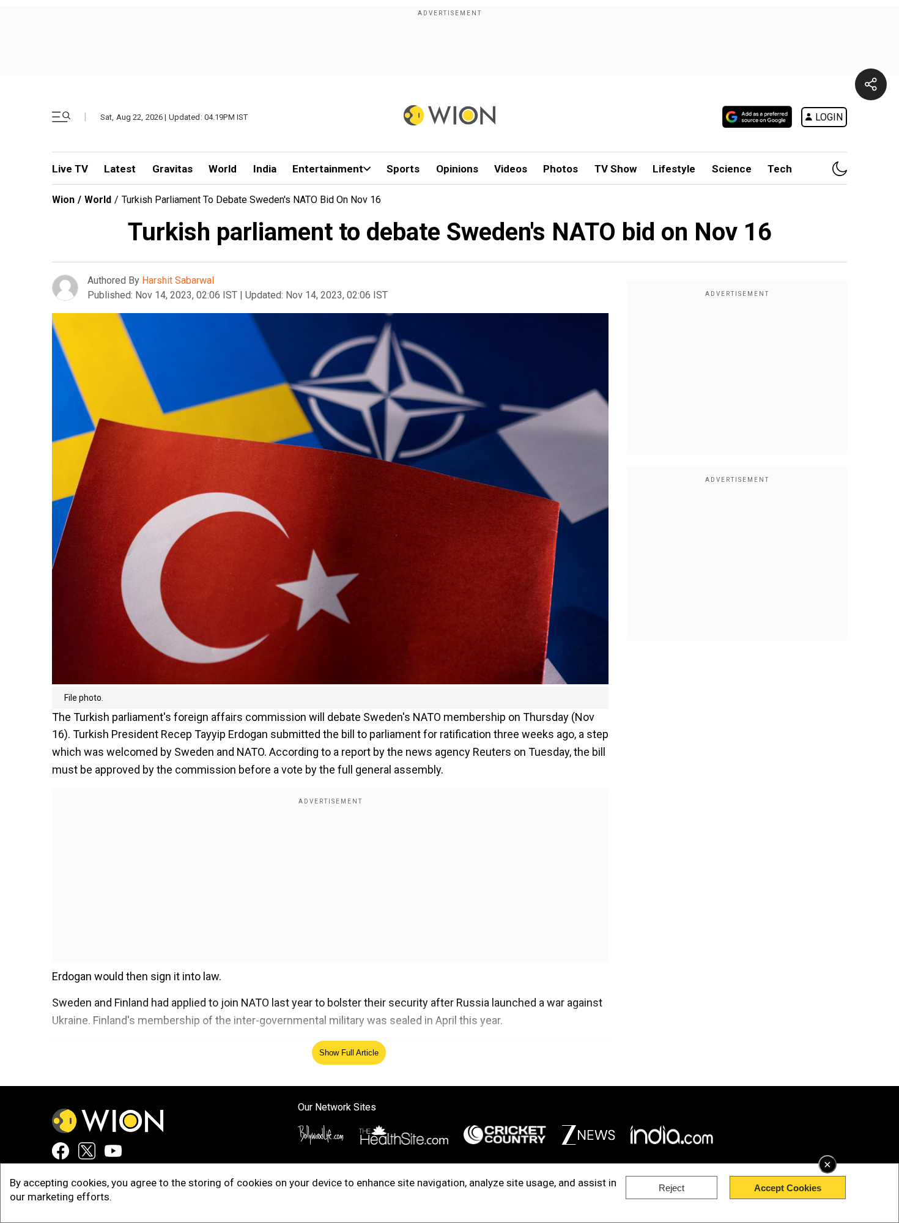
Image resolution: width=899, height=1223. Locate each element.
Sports (403, 169)
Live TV (70, 169)
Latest (120, 169)
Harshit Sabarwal (178, 280)
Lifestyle (674, 169)
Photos (560, 169)
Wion (63, 199)
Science (732, 169)
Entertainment (327, 169)
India (264, 169)
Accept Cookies (787, 1188)
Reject (671, 1188)
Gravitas (172, 169)
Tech (780, 169)
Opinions (457, 169)
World (223, 169)
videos (510, 169)
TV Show (615, 169)
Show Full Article (349, 1052)
